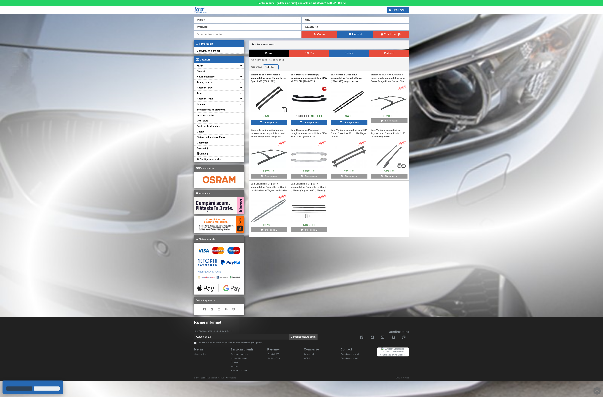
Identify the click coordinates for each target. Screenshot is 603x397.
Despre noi (309, 354)
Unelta (200, 131)
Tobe (199, 93)
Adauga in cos (270, 122)
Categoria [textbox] (311, 26)
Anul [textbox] (308, 19)
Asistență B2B (274, 358)
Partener (389, 53)
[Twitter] (211, 309)
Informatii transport (239, 358)
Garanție (234, 362)
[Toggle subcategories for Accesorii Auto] (239, 98)
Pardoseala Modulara (208, 126)
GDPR (307, 358)
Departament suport (349, 358)
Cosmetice (202, 142)
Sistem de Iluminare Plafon (211, 137)
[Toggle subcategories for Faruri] (239, 65)
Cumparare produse (239, 354)
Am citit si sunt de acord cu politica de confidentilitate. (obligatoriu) (230, 342)
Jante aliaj (202, 148)
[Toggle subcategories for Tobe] (239, 93)
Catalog (203, 153)
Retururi (234, 366)
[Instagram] (233, 309)
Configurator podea (210, 159)
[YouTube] (219, 309)
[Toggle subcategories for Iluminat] (239, 104)
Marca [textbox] (201, 19)
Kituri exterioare (206, 76)
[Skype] (226, 309)
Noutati (349, 53)
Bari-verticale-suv (265, 44)
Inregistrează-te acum (304, 336)
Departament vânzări (350, 354)
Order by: (270, 67)
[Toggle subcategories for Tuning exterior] (239, 82)
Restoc (269, 53)
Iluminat (201, 104)
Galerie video (200, 354)
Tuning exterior (205, 82)
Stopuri (201, 71)
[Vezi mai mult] (269, 98)
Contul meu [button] (398, 10)
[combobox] (247, 19)
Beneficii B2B (273, 354)
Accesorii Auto (205, 98)
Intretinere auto (205, 115)
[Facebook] (204, 309)
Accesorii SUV (205, 87)
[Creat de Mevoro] (236, 376)
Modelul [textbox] (202, 26)
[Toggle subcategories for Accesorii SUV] (239, 87)
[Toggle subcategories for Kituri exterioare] (239, 76)
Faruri (200, 65)
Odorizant (202, 120)
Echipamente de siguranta (211, 109)
